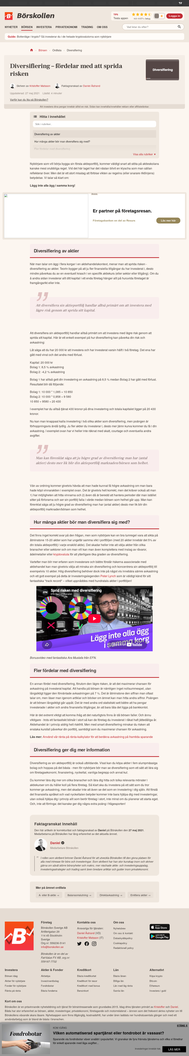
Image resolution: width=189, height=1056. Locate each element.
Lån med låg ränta (123, 985)
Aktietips (45, 976)
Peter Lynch (108, 576)
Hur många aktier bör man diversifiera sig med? (62, 141)
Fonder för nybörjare (15, 985)
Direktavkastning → (111, 895)
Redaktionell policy (123, 948)
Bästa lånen (119, 976)
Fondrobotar (47, 985)
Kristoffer (159, 1007)
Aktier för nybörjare (15, 981)
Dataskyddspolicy (123, 938)
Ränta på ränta (13, 990)
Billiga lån (118, 981)
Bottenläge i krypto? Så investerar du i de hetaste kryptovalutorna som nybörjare (59, 36)
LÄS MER (174, 1049)
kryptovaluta (61, 554)
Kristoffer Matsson (40, 86)
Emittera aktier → (140, 895)
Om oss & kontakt (123, 933)
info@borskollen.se (52, 947)
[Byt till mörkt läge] (159, 16)
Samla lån (118, 990)
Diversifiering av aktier (47, 134)
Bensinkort (83, 990)
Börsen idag (11, 976)
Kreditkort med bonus (88, 985)
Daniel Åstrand (91, 86)
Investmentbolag (50, 981)
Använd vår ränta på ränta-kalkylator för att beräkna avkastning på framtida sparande (98, 737)
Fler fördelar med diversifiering (52, 149)
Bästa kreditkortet (86, 976)
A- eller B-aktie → (49, 895)
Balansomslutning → (79, 895)
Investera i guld (158, 990)
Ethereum (155, 985)
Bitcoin (153, 981)
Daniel (55, 842)
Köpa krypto (156, 976)
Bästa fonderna (49, 990)
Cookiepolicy (120, 943)
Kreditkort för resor (87, 981)
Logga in (174, 16)
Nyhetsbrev (119, 928)
